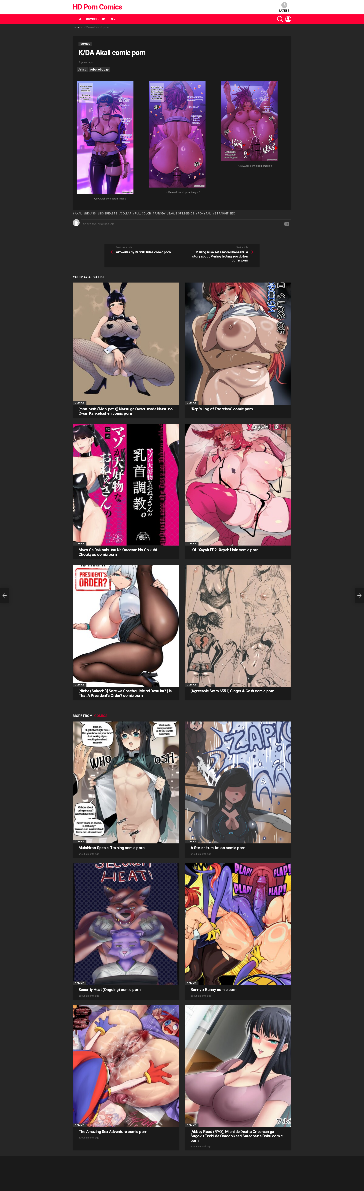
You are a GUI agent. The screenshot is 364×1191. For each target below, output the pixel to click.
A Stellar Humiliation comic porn (218, 848)
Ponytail (204, 213)
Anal (78, 213)
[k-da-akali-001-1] (105, 138)
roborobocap (99, 69)
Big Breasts (108, 213)
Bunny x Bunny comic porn (213, 989)
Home (78, 19)
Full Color (143, 213)
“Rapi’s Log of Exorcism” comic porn (222, 409)
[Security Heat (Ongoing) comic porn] (126, 924)
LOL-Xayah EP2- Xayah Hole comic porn (224, 550)
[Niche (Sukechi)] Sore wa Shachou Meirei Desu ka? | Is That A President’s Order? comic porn (125, 693)
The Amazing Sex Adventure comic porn (112, 1131)
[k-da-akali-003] (249, 121)
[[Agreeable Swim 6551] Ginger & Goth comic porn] (238, 626)
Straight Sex (225, 213)
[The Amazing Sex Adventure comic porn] (126, 1066)
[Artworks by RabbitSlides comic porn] (4, 595)
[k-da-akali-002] (177, 134)
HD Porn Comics (97, 7)
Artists (107, 19)
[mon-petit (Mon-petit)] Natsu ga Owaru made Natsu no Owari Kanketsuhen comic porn (125, 411)
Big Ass (90, 213)
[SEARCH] (280, 19)
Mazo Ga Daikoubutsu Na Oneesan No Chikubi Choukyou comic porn (117, 552)
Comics (91, 19)
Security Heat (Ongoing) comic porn (109, 989)
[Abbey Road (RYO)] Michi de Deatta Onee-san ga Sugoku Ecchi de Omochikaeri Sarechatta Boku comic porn (237, 1136)
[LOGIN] (288, 19)
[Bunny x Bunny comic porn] (238, 924)
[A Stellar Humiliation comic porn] (238, 782)
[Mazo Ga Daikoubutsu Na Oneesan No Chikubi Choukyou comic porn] (126, 485)
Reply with (286, 224)
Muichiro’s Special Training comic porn (111, 848)
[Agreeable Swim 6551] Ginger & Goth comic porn (233, 691)
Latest (284, 10)
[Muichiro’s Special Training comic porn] (126, 782)
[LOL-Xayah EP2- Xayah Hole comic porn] (238, 485)
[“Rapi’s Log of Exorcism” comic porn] (238, 343)
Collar (126, 213)
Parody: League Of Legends (174, 213)
